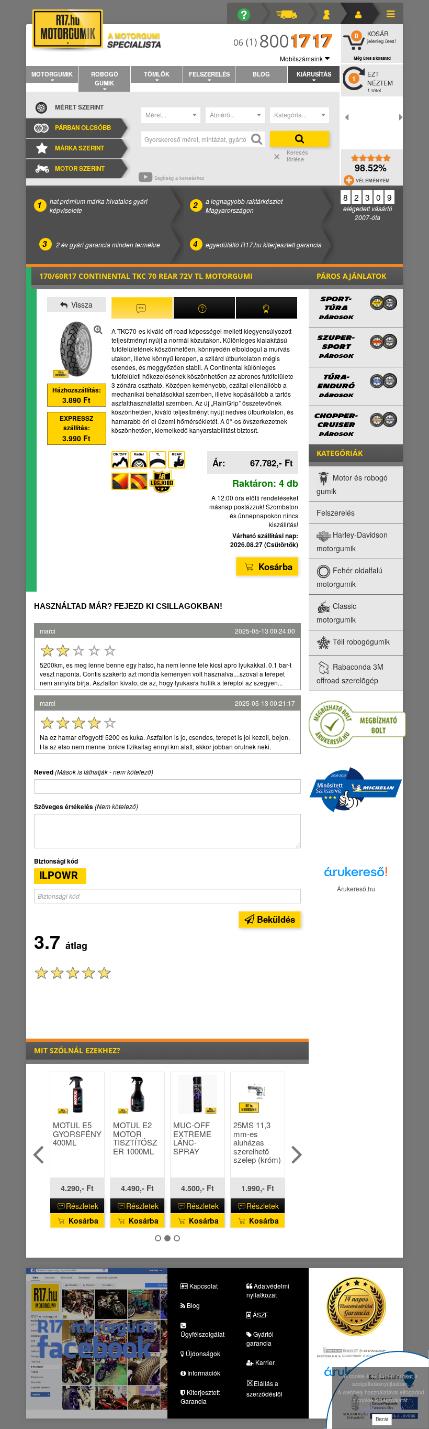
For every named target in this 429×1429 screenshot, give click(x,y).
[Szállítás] (291, 13)
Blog (261, 74)
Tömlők (157, 74)
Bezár (382, 1419)
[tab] (142, 308)
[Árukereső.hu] (355, 874)
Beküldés (274, 919)
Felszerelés (209, 74)
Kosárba (274, 566)
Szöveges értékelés (63, 806)
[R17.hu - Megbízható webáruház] (357, 723)
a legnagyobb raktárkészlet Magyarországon (244, 205)
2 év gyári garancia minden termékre (108, 244)
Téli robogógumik (360, 642)
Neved (43, 772)
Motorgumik (52, 74)
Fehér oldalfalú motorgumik (349, 577)
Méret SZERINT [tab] (79, 107)
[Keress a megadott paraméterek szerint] (299, 139)
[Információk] (248, 13)
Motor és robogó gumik (352, 485)
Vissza (81, 304)
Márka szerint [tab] (79, 148)
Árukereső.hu (356, 888)
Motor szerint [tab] (80, 168)
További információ (380, 1408)
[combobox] (170, 115)
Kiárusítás (314, 74)
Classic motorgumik (336, 613)
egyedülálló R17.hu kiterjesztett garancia (264, 244)
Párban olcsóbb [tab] (83, 127)
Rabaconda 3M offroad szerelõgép (350, 674)
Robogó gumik (104, 78)
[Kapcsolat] (330, 13)
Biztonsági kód (56, 861)
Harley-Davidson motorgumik (352, 542)
